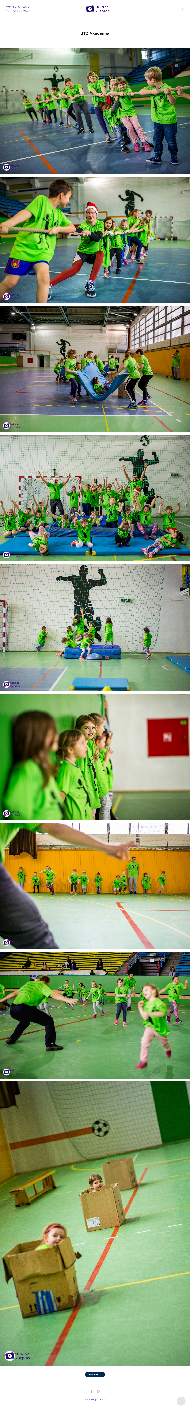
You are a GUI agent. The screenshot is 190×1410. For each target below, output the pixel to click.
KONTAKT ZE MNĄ (17, 10)
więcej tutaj (95, 1374)
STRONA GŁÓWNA (17, 7)
